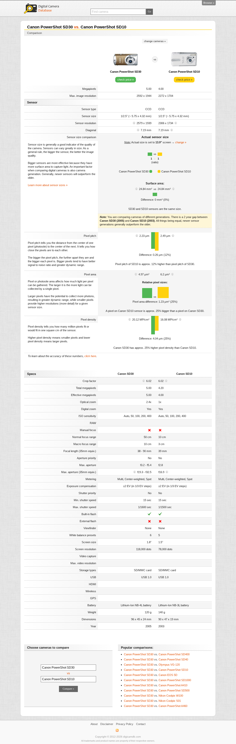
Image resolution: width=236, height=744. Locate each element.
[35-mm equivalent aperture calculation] (134, 471)
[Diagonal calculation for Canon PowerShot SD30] (138, 130)
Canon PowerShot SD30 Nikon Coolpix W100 (153, 695)
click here (90, 356)
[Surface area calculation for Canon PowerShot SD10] (173, 188)
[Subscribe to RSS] (117, 730)
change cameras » (155, 41)
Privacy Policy (124, 724)
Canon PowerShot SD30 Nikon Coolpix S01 (152, 700)
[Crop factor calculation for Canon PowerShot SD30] (143, 380)
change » (180, 142)
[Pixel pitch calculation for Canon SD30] (137, 235)
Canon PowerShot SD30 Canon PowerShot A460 (155, 705)
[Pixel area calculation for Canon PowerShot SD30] (136, 274)
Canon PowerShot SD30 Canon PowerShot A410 (155, 685)
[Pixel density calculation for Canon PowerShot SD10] (180, 319)
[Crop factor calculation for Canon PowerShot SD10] (166, 380)
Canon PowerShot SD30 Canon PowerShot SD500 (157, 690)
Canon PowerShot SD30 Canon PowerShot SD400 (157, 654)
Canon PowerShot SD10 (184, 71)
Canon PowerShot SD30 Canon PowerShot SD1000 (157, 680)
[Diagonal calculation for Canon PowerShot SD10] (171, 130)
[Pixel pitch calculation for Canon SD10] (173, 235)
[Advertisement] (61, 61)
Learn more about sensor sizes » (47, 185)
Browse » (208, 2)
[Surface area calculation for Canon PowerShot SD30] (136, 188)
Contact (140, 724)
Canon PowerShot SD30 (125, 71)
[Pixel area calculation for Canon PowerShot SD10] (172, 274)
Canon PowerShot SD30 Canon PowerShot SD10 (156, 669)
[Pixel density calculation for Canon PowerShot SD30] (129, 319)
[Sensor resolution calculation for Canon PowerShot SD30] (134, 123)
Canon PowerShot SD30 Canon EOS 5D (150, 674)
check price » (125, 79)
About (94, 724)
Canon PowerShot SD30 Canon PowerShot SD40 (156, 659)
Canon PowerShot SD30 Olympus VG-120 (152, 664)
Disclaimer (106, 724)
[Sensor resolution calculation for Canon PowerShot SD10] (176, 123)
